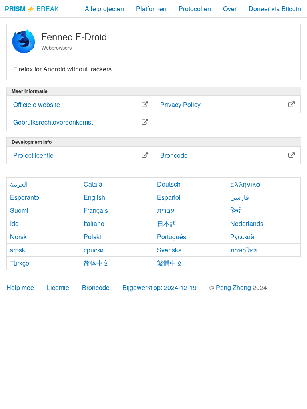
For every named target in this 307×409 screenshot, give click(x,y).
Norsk (18, 236)
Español (169, 197)
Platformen (151, 8)
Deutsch (169, 184)
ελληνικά (245, 184)
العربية (19, 184)
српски (94, 249)
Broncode (96, 287)
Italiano (94, 223)
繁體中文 (170, 263)
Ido (14, 223)
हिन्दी (236, 210)
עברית (165, 210)
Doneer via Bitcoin (275, 8)
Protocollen (195, 8)
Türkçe (19, 263)
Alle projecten (104, 8)
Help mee (20, 287)
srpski (18, 249)
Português (171, 236)
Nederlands (246, 223)
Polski (92, 236)
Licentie (58, 287)
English (94, 197)
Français (96, 210)
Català (93, 184)
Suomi (19, 210)
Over (230, 8)
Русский (242, 236)
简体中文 (96, 263)
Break (32, 8)
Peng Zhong (234, 287)
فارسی (239, 197)
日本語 (166, 223)
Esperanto (24, 197)
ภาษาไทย (243, 249)
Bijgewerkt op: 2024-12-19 (159, 287)
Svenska (169, 249)
